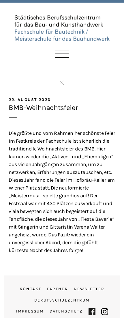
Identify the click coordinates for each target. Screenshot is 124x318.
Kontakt (30, 288)
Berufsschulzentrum (62, 300)
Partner (57, 288)
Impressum (30, 311)
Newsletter (89, 288)
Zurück (62, 82)
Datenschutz (66, 311)
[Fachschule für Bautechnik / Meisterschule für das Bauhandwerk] (62, 27)
